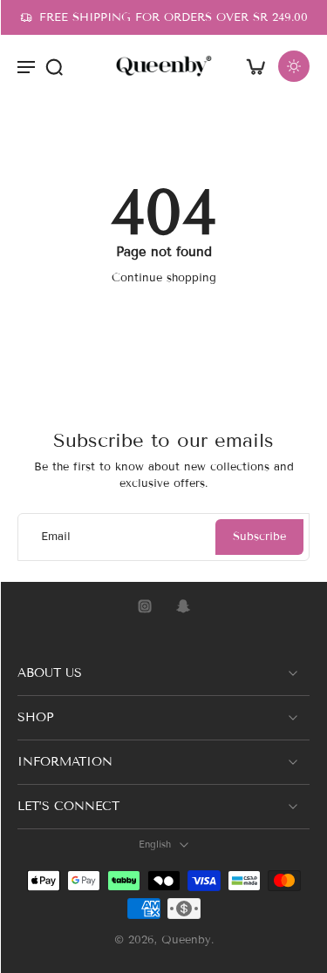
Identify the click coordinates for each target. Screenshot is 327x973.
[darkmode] (294, 66)
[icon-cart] (255, 66)
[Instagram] (145, 606)
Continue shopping (164, 278)
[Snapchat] (183, 606)
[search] (54, 66)
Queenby (186, 941)
